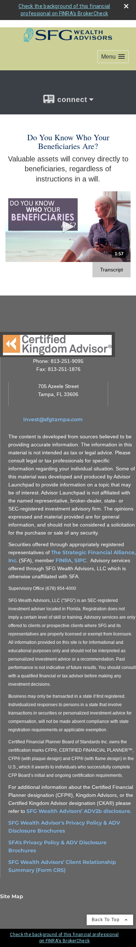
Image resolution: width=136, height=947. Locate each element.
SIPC (80, 560)
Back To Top (106, 919)
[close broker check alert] (126, 6)
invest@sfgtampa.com (53, 419)
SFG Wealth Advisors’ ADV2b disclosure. (78, 811)
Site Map (11, 896)
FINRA (63, 560)
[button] (113, 56)
